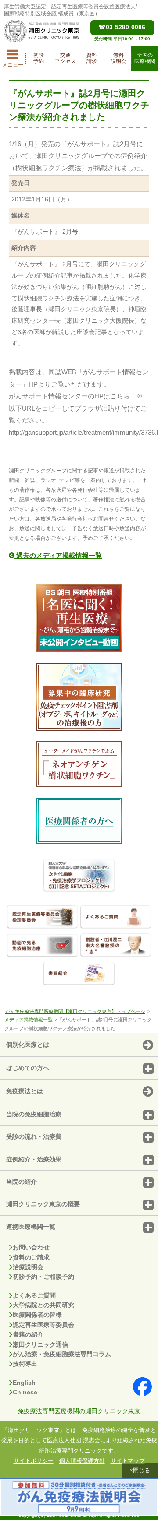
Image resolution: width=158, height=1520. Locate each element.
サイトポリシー (34, 1460)
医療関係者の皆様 (37, 1314)
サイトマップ (128, 1460)
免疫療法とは (24, 1090)
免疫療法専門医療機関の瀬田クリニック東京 (79, 1410)
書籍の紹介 (28, 1334)
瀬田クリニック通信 (40, 1344)
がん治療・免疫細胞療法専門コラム (62, 1354)
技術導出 (25, 1363)
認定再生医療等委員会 (43, 1324)
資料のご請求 (31, 1257)
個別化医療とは (27, 1044)
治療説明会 (28, 1266)
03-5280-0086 (125, 27)
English (24, 1382)
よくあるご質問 (34, 1295)
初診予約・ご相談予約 (43, 1276)
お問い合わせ (31, 1247)
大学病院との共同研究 (43, 1305)
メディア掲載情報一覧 (28, 1019)
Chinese (25, 1392)
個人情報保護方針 (82, 1460)
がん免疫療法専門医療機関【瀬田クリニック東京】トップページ (75, 1011)
